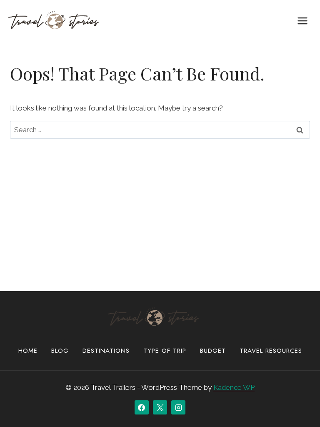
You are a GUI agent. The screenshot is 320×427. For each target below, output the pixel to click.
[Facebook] (142, 407)
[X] (160, 407)
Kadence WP (234, 387)
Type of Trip (164, 350)
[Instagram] (178, 407)
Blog (60, 350)
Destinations (106, 350)
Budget (213, 350)
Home (28, 350)
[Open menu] (302, 21)
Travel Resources (271, 350)
